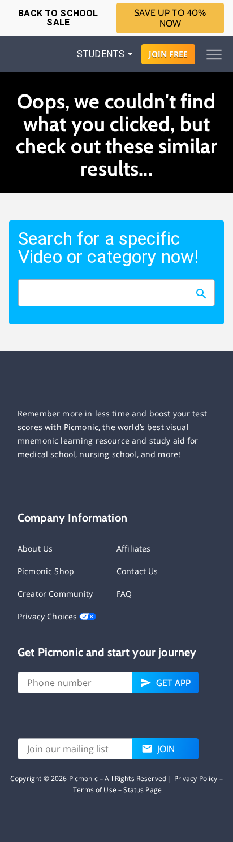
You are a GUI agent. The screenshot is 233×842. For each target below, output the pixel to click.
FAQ (124, 593)
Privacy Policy (196, 778)
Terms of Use (94, 790)
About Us (35, 548)
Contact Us (137, 571)
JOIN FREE (168, 54)
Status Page (142, 790)
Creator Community (55, 593)
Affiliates (133, 548)
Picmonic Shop (46, 571)
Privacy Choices (48, 616)
